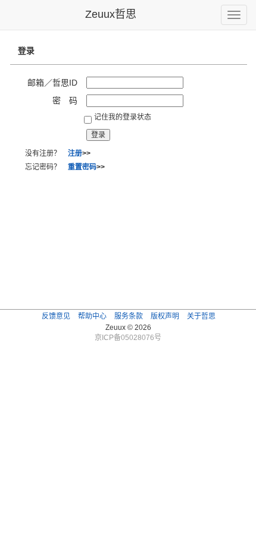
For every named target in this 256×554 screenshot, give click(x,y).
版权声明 (165, 316)
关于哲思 (201, 316)
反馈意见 (56, 316)
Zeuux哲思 (110, 14)
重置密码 (82, 167)
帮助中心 (92, 316)
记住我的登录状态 (122, 117)
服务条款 (128, 316)
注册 (75, 153)
